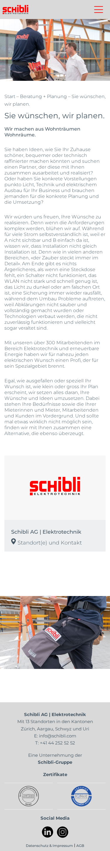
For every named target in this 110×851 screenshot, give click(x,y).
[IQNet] (81, 796)
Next (96, 632)
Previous (13, 632)
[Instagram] (62, 832)
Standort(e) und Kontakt (50, 542)
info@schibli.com (57, 736)
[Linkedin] (47, 832)
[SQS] (28, 796)
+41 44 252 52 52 (57, 743)
